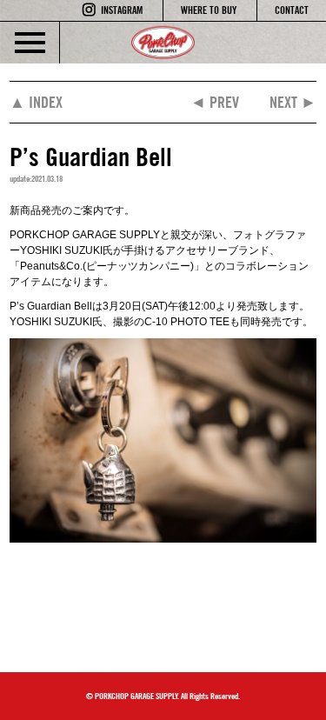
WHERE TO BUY (208, 10)
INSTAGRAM (122, 10)
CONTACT (292, 10)
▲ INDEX (36, 102)
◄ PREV (214, 102)
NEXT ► (292, 102)
